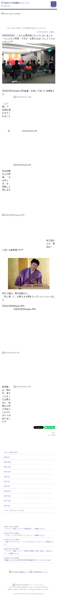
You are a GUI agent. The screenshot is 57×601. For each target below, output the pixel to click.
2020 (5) (7, 486)
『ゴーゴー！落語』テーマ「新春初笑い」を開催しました (24, 529)
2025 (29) (7, 462)
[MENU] (53, 4)
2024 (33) (7, 467)
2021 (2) (7, 481)
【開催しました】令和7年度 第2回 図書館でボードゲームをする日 (27, 560)
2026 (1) (7, 457)
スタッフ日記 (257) (10, 452)
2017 (53, 433)
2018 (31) (7, 496)
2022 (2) (7, 477)
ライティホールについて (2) (14, 510)
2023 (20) (7, 472)
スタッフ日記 (51, 435)
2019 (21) (7, 491)
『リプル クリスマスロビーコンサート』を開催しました (24, 535)
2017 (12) (7, 501)
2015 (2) (7, 506)
